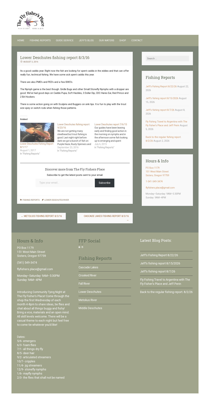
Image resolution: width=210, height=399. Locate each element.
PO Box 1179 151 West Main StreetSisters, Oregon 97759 (157, 171)
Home (20, 40)
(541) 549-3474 (27, 262)
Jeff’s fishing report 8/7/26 (160, 110)
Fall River (84, 283)
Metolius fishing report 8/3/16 (41, 216)
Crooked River (87, 275)
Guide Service (65, 40)
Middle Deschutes (90, 308)
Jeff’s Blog (86, 40)
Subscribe (104, 182)
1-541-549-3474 (154, 181)
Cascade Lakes (88, 267)
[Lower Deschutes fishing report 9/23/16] (76, 137)
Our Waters (106, 40)
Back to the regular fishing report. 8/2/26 (166, 292)
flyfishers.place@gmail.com (160, 187)
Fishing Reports (40, 40)
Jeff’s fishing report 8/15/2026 (162, 98)
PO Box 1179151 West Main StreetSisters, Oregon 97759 (31, 252)
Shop (122, 40)
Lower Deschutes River (56, 200)
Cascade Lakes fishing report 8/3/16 (106, 218)
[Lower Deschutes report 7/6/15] (113, 136)
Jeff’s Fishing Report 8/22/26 (161, 86)
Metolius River (88, 300)
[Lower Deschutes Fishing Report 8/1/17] (37, 132)
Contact (137, 40)
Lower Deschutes (90, 291)
